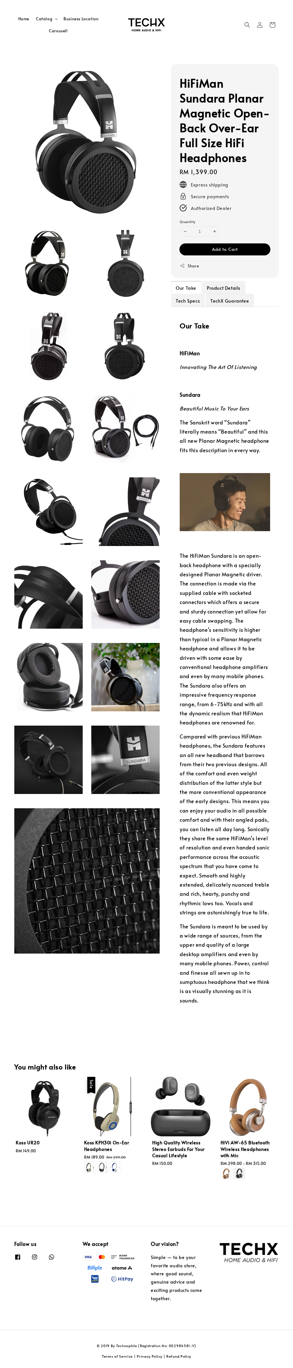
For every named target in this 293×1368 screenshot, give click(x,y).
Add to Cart (225, 249)
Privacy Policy (149, 1356)
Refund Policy (178, 1356)
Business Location (81, 18)
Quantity (187, 221)
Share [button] (193, 266)
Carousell (58, 30)
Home (23, 18)
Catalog (44, 18)
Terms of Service (117, 1356)
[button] (247, 25)
